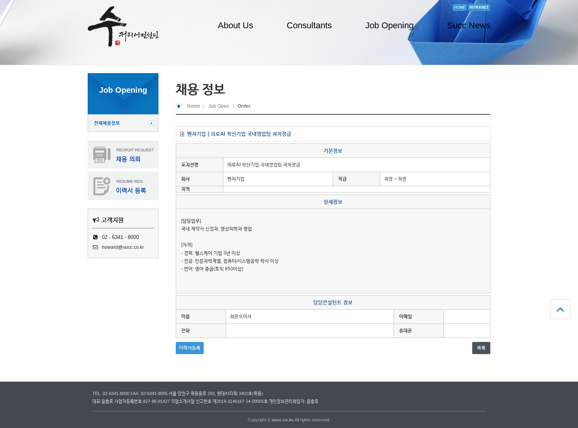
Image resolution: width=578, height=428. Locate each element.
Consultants (309, 25)
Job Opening (389, 25)
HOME (459, 7)
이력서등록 (190, 348)
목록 (481, 348)
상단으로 (560, 309)
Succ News (468, 25)
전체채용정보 (107, 123)
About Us (235, 25)
